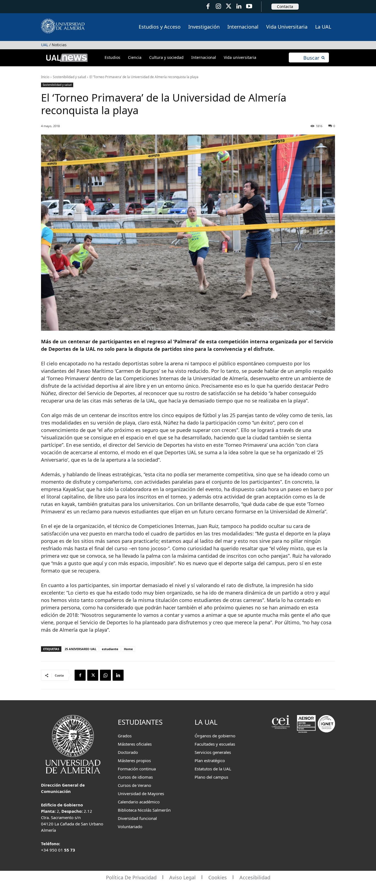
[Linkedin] (118, 675)
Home (128, 649)
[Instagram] (218, 6)
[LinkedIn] (239, 6)
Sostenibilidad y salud (69, 77)
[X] (92, 675)
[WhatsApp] (105, 675)
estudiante (110, 649)
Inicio (45, 77)
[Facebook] (208, 6)
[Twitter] (229, 6)
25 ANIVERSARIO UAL (80, 649)
